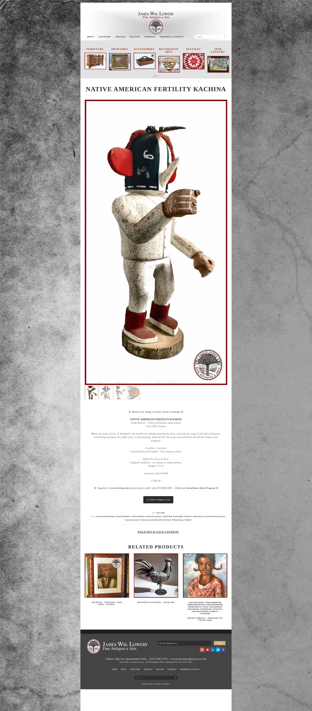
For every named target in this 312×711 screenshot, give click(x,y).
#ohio (205, 607)
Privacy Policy (148, 684)
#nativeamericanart (132, 520)
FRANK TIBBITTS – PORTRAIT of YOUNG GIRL (205, 619)
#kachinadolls (178, 516)
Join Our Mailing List (168, 643)
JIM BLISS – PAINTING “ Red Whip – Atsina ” (107, 603)
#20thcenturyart (196, 602)
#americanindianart (123, 516)
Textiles (144, 49)
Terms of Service (163, 684)
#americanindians (138, 516)
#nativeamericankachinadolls (151, 520)
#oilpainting (193, 609)
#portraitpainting (200, 611)
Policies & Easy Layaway (158, 532)
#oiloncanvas (215, 607)
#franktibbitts (195, 607)
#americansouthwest (154, 516)
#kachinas (188, 516)
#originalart (206, 609)
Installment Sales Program (202, 488)
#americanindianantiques (105, 516)
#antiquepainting (214, 605)
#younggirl (205, 613)
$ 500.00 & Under (193, 50)
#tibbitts (214, 611)
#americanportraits (196, 605)
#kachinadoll (167, 516)
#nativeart (167, 520)
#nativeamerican (199, 516)
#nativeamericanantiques (215, 516)
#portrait (217, 609)
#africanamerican (213, 602)
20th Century (168, 50)
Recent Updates (218, 50)
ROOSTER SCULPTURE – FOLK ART (156, 602)
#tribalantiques (178, 520)
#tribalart (188, 520)
